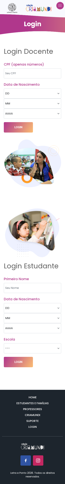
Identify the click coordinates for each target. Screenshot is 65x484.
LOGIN (18, 127)
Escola (9, 339)
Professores (32, 409)
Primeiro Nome (16, 279)
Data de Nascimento (22, 84)
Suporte (32, 421)
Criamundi (32, 415)
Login (32, 427)
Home (33, 397)
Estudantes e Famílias (32, 403)
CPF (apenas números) (24, 64)
